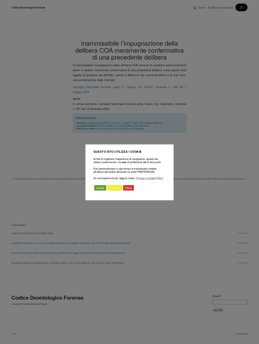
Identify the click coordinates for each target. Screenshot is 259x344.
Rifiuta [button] (128, 188)
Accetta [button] (100, 188)
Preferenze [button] (114, 188)
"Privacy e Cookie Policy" (149, 178)
